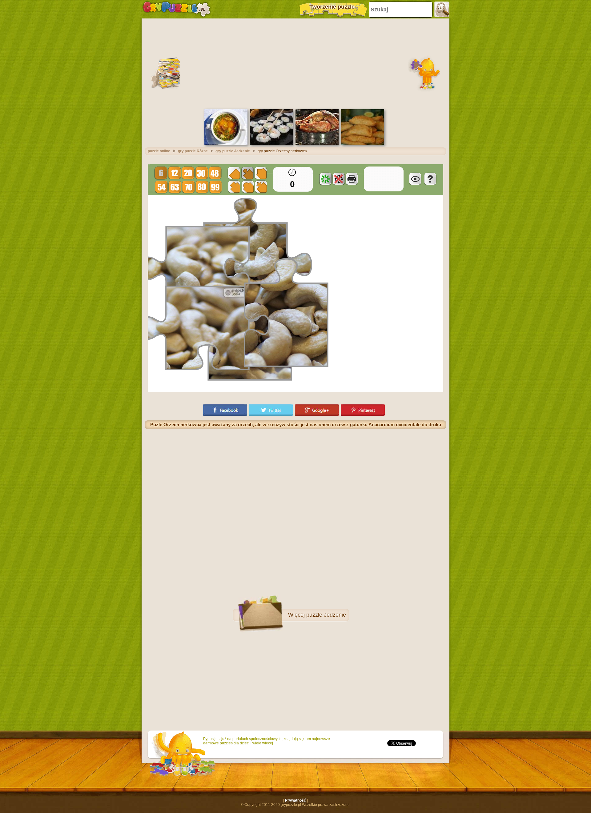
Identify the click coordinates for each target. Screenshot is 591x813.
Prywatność (295, 800)
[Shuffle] (325, 179)
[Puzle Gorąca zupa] (225, 144)
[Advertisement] (295, 63)
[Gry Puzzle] (176, 9)
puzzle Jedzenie (326, 615)
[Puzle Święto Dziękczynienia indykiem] (317, 144)
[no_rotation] (338, 179)
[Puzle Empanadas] (362, 144)
